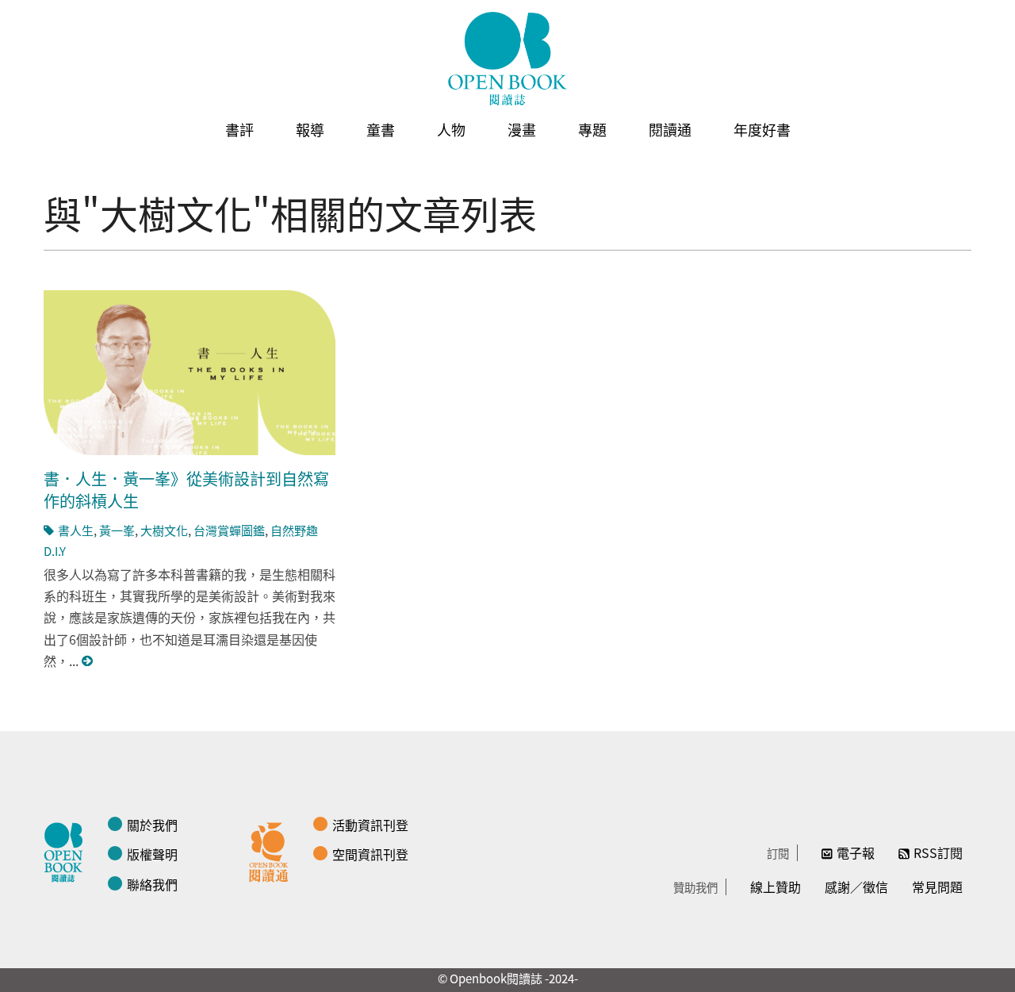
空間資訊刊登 (370, 854)
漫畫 (522, 129)
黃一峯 (117, 530)
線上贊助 (775, 886)
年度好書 (762, 129)
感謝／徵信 (856, 886)
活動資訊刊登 (370, 824)
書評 (239, 129)
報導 (310, 129)
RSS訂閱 (938, 852)
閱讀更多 (88, 661)
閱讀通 (670, 129)
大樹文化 (164, 530)
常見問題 (937, 886)
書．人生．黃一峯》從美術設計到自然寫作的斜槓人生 (186, 489)
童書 (380, 129)
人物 (451, 129)
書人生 (76, 530)
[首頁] (507, 58)
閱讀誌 (67, 850)
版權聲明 (152, 854)
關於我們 (152, 824)
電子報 (856, 852)
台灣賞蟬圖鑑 (229, 530)
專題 (592, 129)
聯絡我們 (152, 884)
